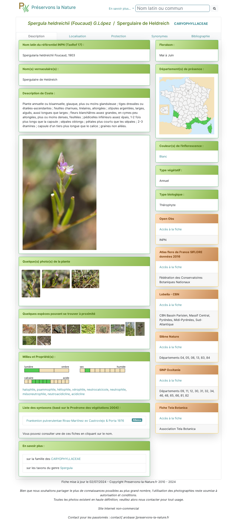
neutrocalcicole (97, 389)
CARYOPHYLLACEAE (191, 24)
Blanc (163, 156)
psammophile (46, 389)
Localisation (77, 36)
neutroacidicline (59, 394)
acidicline (78, 394)
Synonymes (159, 36)
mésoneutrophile (34, 394)
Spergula (66, 468)
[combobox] (172, 8)
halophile (29, 389)
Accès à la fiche (170, 229)
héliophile (64, 389)
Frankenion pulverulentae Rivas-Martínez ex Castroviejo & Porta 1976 (83, 420)
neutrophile (118, 389)
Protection (118, 36)
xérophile (78, 389)
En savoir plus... (120, 8)
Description (36, 36)
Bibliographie (200, 36)
